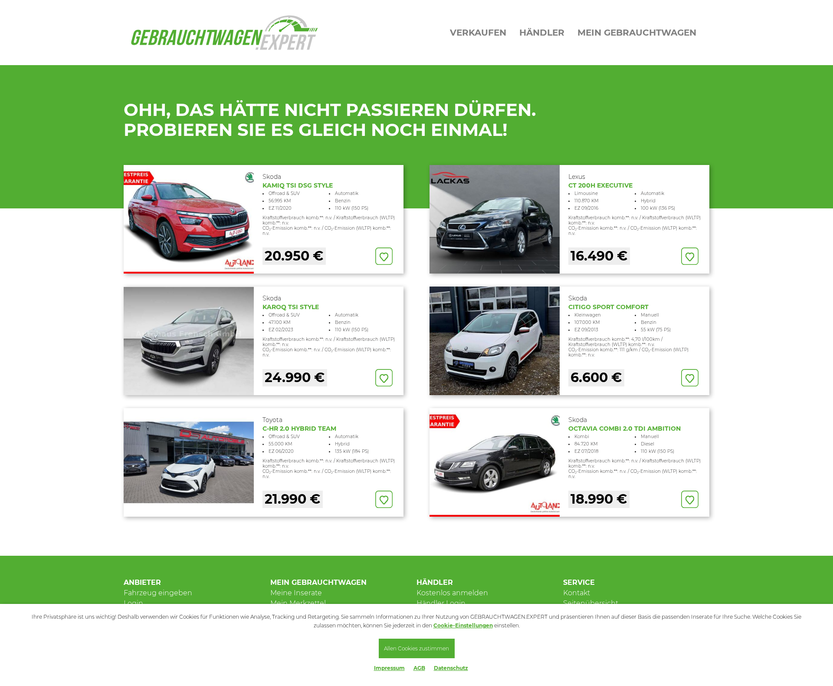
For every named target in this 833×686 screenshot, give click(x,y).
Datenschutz (451, 668)
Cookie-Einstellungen (463, 625)
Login (133, 603)
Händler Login (441, 603)
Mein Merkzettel (298, 603)
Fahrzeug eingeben (158, 593)
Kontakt (576, 593)
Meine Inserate (296, 593)
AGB (419, 668)
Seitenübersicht (590, 603)
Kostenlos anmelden (452, 593)
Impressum (389, 668)
